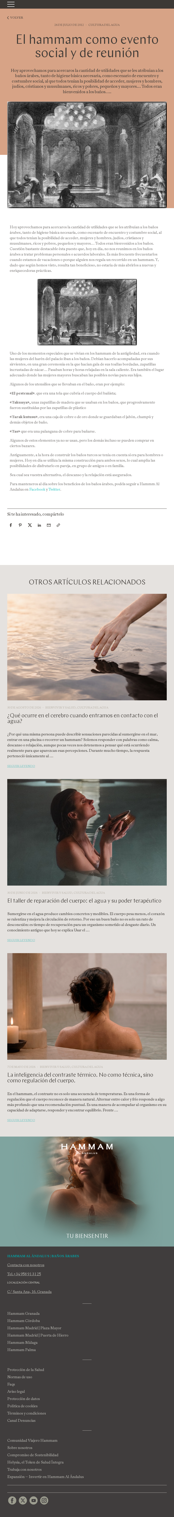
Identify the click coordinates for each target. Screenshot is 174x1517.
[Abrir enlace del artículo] (58, 525)
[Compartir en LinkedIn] (39, 525)
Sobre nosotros (19, 1447)
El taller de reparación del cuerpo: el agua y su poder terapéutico (84, 901)
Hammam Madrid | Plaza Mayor (34, 1328)
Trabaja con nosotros (24, 1469)
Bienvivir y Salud (60, 707)
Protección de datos (23, 1398)
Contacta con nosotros (25, 1265)
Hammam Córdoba (23, 1320)
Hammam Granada (23, 1313)
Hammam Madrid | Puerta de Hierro (37, 1335)
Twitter (54, 489)
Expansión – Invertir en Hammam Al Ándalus (45, 1476)
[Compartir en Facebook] (10, 525)
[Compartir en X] (30, 525)
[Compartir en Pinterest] (20, 525)
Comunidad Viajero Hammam (32, 1440)
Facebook (37, 489)
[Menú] (10, 4)
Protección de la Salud (25, 1369)
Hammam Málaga (22, 1342)
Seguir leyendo (21, 766)
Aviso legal (16, 1391)
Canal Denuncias (21, 1420)
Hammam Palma (21, 1349)
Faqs (11, 1384)
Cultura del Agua (104, 25)
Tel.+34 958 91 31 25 (24, 1274)
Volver (16, 17)
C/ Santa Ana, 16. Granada (29, 1291)
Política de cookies (22, 1406)
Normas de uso (19, 1377)
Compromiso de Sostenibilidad (32, 1455)
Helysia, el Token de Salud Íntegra (35, 1462)
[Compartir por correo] (49, 525)
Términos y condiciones (26, 1413)
